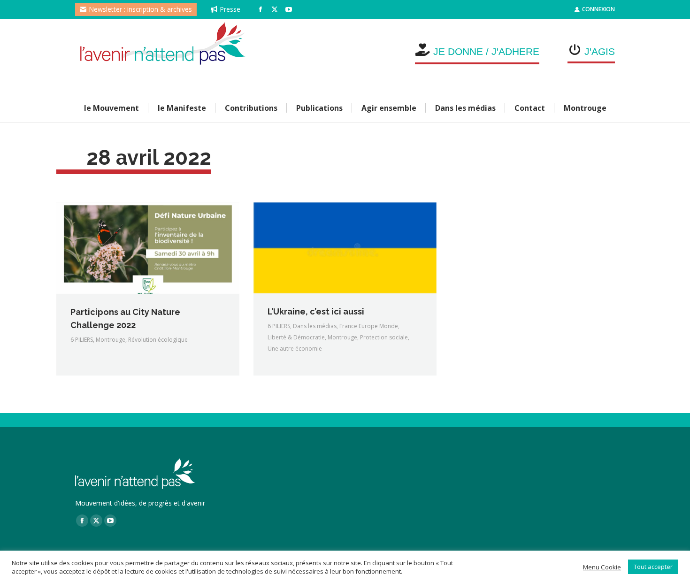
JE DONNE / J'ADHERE (486, 51)
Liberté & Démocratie (296, 337)
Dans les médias (315, 326)
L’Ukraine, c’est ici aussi (316, 311)
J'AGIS (599, 51)
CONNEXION (598, 9)
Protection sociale (384, 337)
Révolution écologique (158, 340)
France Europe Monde (368, 326)
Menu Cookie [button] (602, 567)
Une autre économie (295, 349)
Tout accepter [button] (653, 566)
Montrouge (110, 340)
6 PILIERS (81, 340)
